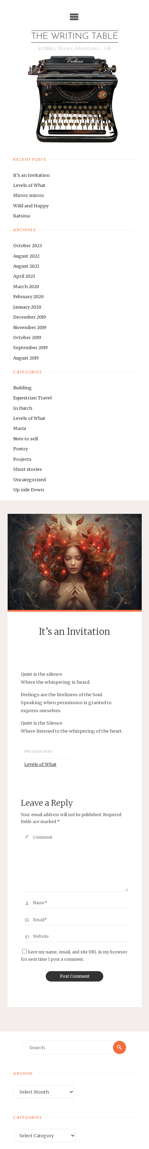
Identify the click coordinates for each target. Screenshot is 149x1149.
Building (22, 387)
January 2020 (27, 307)
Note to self (25, 438)
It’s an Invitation (31, 175)
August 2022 (26, 256)
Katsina (21, 215)
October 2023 (27, 245)
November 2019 (29, 327)
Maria (19, 428)
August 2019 (26, 358)
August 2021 (26, 266)
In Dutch (22, 408)
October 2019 (27, 337)
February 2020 (28, 296)
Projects (22, 459)
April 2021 (24, 276)
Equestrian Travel (32, 397)
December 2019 (29, 317)
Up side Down (28, 489)
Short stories (27, 469)
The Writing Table (74, 36)
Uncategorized (29, 479)
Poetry (20, 448)
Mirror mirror (28, 195)
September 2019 (30, 347)
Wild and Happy (31, 205)
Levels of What (29, 185)
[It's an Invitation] (74, 562)
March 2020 (26, 286)
